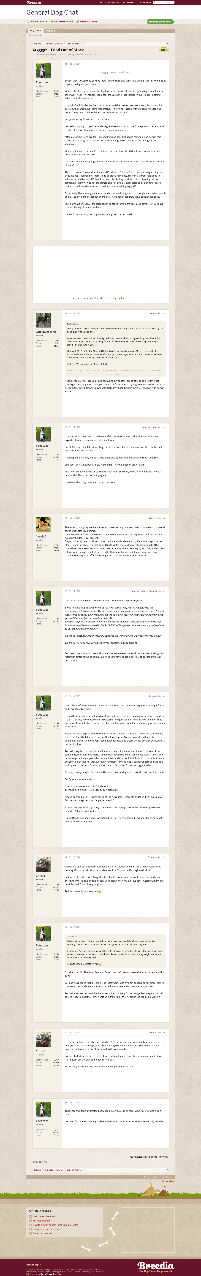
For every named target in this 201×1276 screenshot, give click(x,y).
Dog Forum (128, 2)
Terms (43, 1274)
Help (156, 1177)
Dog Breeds (144, 2)
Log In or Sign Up (109, 2)
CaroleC (41, 536)
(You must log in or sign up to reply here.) (149, 1156)
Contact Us (148, 1177)
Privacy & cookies (54, 1274)
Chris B (40, 876)
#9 (66, 1032)
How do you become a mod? (47, 1229)
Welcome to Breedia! (44, 1216)
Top (168, 1177)
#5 (66, 591)
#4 (66, 518)
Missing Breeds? (41, 1220)
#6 (66, 696)
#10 (66, 1102)
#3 (66, 427)
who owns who (46, 332)
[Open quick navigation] (167, 44)
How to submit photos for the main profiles (55, 1225)
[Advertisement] (101, 271)
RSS (172, 1177)
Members (50, 30)
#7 (66, 857)
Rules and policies (42, 1233)
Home (162, 1177)
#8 (66, 927)
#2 (66, 313)
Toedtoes (79, 54)
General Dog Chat (54, 54)
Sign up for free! (121, 298)
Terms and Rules (168, 1181)
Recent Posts (35, 35)
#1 (66, 64)
